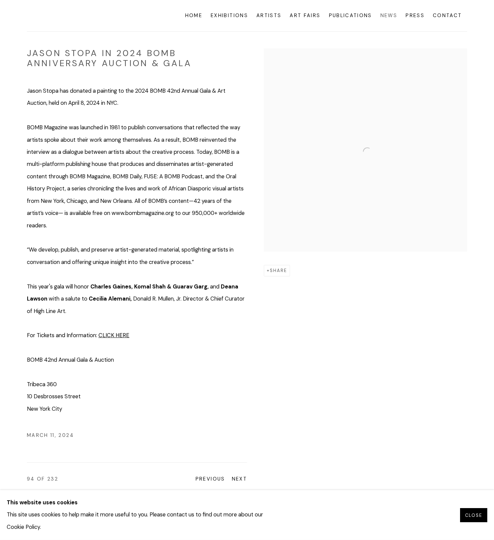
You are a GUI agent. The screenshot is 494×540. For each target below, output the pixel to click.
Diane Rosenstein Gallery (77, 15)
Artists (268, 15)
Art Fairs (305, 15)
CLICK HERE (113, 335)
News (388, 15)
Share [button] (278, 270)
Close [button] (473, 515)
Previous (210, 479)
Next (239, 479)
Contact (447, 15)
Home (193, 15)
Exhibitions (229, 15)
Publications (350, 15)
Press (415, 15)
